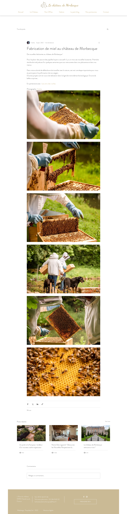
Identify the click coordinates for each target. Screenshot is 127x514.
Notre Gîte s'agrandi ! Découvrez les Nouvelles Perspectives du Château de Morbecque (63, 446)
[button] (34, 12)
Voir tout (107, 421)
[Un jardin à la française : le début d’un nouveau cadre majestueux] (31, 433)
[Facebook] (84, 497)
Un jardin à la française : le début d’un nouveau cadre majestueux (30, 446)
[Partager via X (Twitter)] (33, 404)
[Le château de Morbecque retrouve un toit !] (95, 433)
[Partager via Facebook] (28, 404)
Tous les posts (21, 29)
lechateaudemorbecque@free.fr (45, 502)
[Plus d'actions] (99, 42)
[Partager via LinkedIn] (37, 404)
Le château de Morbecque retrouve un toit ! (93, 446)
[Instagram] (87, 497)
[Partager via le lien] (42, 404)
